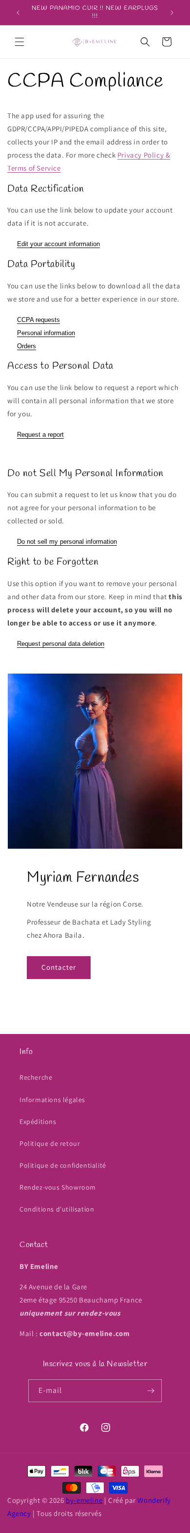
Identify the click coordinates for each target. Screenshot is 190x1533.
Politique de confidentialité (62, 1165)
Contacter (58, 967)
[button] (19, 42)
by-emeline (84, 1500)
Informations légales (52, 1099)
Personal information (46, 333)
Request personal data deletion (60, 643)
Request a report (40, 434)
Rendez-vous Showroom (57, 1187)
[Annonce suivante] (172, 12)
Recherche (35, 1077)
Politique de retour (49, 1143)
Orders (26, 346)
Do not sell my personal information (67, 541)
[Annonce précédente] (18, 12)
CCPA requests (38, 319)
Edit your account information (58, 244)
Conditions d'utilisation (56, 1209)
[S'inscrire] (150, 1390)
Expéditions (38, 1121)
